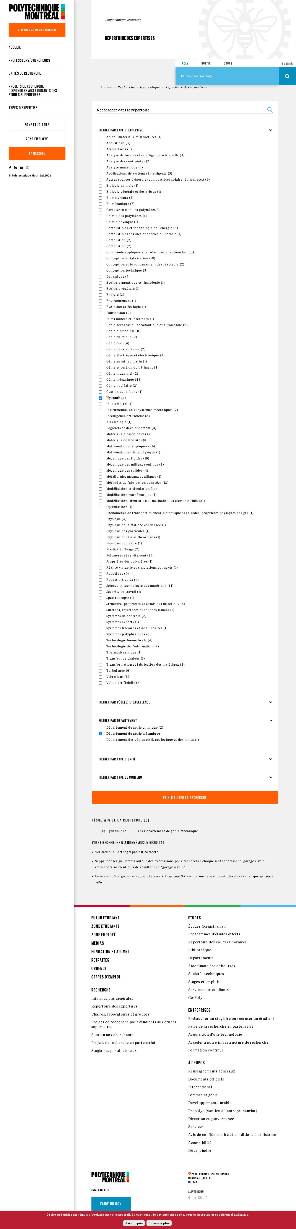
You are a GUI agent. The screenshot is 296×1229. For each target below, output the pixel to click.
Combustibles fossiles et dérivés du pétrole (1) (144, 234)
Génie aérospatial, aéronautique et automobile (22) (148, 325)
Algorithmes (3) (119, 149)
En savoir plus (159, 1223)
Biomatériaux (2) (120, 198)
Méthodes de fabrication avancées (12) (137, 483)
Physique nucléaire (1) (124, 543)
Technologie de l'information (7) (132, 646)
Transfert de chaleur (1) (125, 658)
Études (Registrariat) (207, 926)
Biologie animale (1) (122, 186)
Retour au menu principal (38, 30)
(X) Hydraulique (114, 831)
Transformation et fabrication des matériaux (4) (145, 664)
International (200, 1087)
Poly (185, 63)
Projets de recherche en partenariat (123, 1042)
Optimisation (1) (119, 507)
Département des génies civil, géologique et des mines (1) (152, 740)
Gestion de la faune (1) (124, 392)
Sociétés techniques (206, 974)
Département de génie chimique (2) (135, 727)
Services (196, 1126)
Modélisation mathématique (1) (131, 495)
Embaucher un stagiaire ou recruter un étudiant (231, 1018)
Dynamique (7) (118, 276)
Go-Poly (195, 997)
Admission (37, 153)
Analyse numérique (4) (124, 167)
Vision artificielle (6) (123, 683)
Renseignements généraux (211, 1071)
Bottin (206, 63)
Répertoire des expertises (114, 1006)
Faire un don (111, 1204)
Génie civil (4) (118, 343)
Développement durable (210, 1103)
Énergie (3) (115, 295)
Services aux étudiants (208, 990)
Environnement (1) (121, 301)
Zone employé (37, 139)
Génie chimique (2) (121, 337)
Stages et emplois (204, 982)
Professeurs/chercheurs (29, 60)
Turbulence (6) (118, 671)
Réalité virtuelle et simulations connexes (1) (142, 567)
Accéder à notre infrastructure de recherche (228, 1042)
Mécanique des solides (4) (127, 470)
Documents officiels (206, 1079)
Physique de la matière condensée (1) (136, 525)
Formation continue (206, 1050)
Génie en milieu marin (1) (126, 361)
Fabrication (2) (118, 313)
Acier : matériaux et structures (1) (134, 137)
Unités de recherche (25, 73)
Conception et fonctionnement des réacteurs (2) (145, 264)
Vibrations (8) (118, 677)
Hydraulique (150, 87)
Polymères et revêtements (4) (130, 555)
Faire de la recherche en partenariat (220, 1026)
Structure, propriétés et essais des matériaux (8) (145, 604)
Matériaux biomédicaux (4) (128, 434)
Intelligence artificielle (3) (128, 416)
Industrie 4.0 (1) (119, 404)
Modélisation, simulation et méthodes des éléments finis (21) (155, 501)
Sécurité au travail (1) (123, 592)
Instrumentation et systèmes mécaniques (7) (142, 410)
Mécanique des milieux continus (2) (135, 464)
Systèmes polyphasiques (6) (128, 634)
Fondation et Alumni (110, 951)
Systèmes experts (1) (122, 622)
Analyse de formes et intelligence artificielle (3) (145, 155)
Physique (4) (116, 519)
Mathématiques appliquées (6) (130, 446)
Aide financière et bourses (211, 966)
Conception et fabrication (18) (131, 258)
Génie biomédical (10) (124, 331)
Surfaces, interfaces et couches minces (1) (140, 610)
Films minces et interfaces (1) (130, 319)
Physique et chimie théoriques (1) (133, 537)
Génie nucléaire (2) (122, 386)
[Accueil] (37, 11)
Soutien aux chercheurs (112, 1035)
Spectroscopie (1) (120, 598)
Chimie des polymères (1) (126, 216)
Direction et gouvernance (211, 1119)
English (287, 63)
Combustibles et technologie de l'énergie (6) (142, 228)
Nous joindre (199, 1150)
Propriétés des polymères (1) (129, 561)
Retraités (100, 959)
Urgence (99, 968)
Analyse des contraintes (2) (128, 161)
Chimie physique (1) (122, 222)
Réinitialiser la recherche (185, 797)
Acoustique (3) (118, 143)
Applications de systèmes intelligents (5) (139, 173)
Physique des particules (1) (128, 531)
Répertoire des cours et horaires (217, 942)
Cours (228, 63)
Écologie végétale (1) (123, 289)
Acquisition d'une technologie (215, 1034)
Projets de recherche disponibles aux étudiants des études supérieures (33, 90)
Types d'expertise (23, 107)
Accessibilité (199, 1142)
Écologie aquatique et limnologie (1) (135, 283)
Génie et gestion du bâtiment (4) (132, 367)
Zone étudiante (37, 124)
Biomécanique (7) (120, 204)
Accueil (15, 47)
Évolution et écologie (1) (126, 307)
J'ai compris (134, 1223)
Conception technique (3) (127, 270)
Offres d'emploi (105, 976)
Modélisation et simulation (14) (131, 489)
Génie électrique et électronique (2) (135, 355)
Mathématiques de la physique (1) (133, 452)
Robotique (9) (117, 574)
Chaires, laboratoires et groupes (120, 1014)
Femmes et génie (203, 1095)
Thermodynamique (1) (124, 652)
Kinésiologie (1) (119, 422)
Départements (201, 958)
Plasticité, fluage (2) (123, 549)
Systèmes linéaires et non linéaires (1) (137, 628)
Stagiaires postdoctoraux (114, 1050)
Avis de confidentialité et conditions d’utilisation (232, 1134)
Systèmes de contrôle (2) (126, 616)
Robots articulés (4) (122, 580)
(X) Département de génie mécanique (168, 831)
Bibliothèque (199, 950)
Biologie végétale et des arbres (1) (133, 192)
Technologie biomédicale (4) (129, 640)
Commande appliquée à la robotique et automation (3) (150, 252)
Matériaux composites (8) (127, 440)
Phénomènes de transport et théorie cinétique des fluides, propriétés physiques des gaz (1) (180, 513)
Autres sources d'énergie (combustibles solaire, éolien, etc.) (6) (158, 179)
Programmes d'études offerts (214, 934)
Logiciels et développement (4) (131, 428)
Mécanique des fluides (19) (128, 458)
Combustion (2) (119, 240)
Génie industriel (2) (122, 373)
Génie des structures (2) (126, 349)
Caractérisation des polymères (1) (133, 210)
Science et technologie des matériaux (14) (140, 586)
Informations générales (112, 998)
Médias (97, 943)
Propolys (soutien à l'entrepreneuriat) (222, 1111)
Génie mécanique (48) (124, 380)
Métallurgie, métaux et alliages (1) (134, 477)
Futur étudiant (105, 917)
